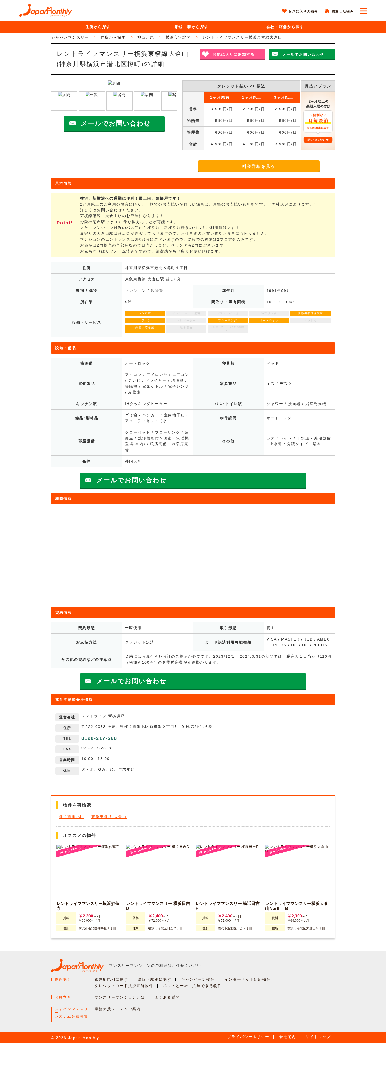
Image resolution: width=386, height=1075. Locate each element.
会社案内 (287, 1037)
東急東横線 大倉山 (109, 817)
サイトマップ (318, 1037)
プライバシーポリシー (248, 1037)
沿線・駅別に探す (154, 979)
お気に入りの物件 (303, 11)
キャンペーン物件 (198, 979)
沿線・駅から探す (191, 27)
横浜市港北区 (71, 817)
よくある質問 (167, 997)
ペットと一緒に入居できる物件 (192, 986)
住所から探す (98, 27)
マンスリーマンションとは (120, 997)
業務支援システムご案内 (118, 1009)
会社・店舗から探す (285, 27)
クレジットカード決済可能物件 (124, 986)
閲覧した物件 (343, 11)
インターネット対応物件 (248, 979)
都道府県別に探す (111, 979)
